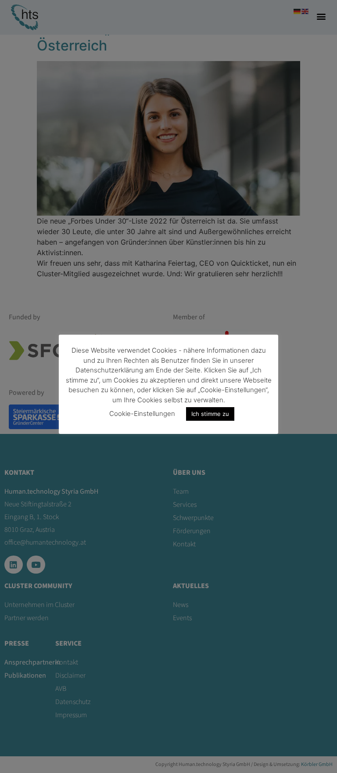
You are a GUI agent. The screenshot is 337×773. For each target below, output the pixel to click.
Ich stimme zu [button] (210, 413)
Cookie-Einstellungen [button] (142, 413)
